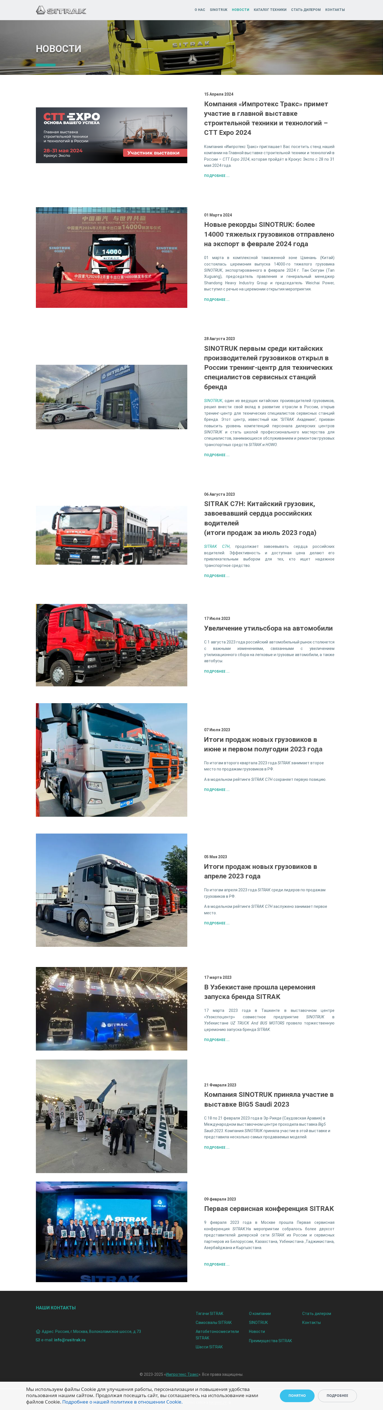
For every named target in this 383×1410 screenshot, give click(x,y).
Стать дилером (306, 10)
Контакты (335, 10)
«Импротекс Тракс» (241, 146)
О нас (200, 10)
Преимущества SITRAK (270, 1341)
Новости (240, 10)
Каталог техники (270, 10)
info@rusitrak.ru (70, 1340)
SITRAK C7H (217, 546)
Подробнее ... (217, 176)
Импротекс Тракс (182, 1374)
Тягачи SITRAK (209, 1313)
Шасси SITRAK (209, 1347)
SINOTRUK (218, 10)
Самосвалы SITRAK (214, 1322)
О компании (260, 1313)
